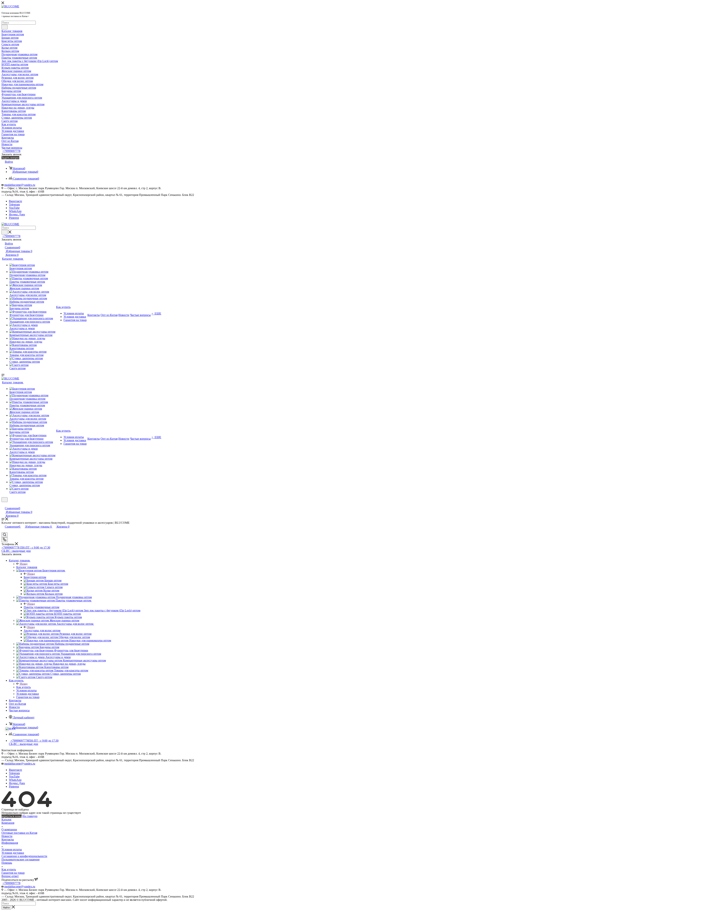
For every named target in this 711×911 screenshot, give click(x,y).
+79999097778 (11, 151)
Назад (23, 563)
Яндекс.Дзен (17, 214)
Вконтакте (15, 201)
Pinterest (14, 217)
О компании (9, 829)
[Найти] (4, 27)
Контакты (7, 839)
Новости (6, 836)
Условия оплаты (11, 849)
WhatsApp (15, 211)
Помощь (6, 862)
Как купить (23, 687)
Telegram (14, 204)
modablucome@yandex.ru (19, 184)
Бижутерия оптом (35, 577)
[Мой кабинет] (3, 504)
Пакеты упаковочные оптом (41, 607)
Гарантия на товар (13, 872)
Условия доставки (12, 852)
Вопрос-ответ (10, 876)
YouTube (14, 207)
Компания (7, 822)
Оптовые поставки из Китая (19, 832)
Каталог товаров (26, 567)
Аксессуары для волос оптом (42, 630)
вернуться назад (11, 816)
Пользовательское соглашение (20, 859)
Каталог (6, 819)
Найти (6, 907)
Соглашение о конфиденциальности (24, 856)
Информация (9, 842)
